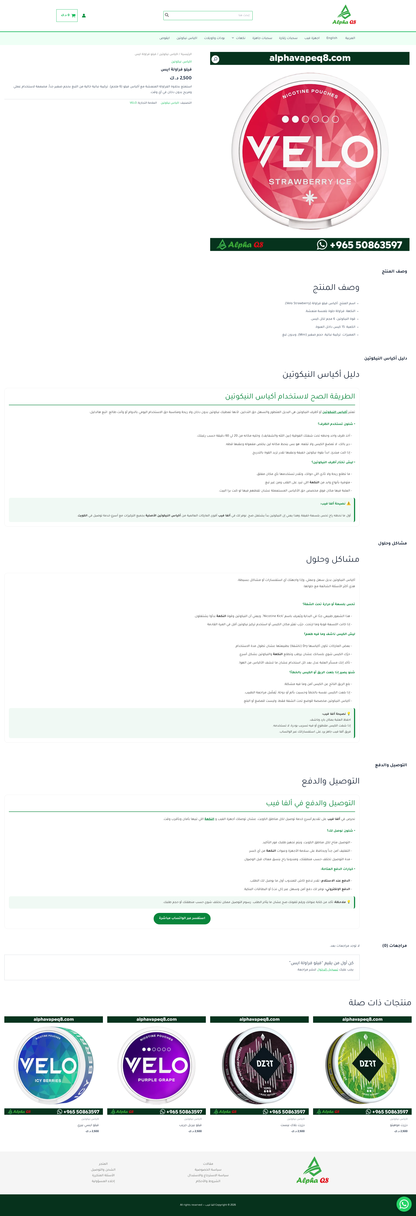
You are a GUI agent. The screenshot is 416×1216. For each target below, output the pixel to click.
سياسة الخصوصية (208, 1170)
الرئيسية (186, 54)
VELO (133, 103)
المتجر (103, 1164)
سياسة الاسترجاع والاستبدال (208, 1175)
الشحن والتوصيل (103, 1170)
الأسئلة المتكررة (103, 1175)
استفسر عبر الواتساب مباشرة (182, 918)
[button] (234, 38)
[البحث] (167, 15)
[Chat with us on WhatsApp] (404, 1204)
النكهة (209, 819)
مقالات (208, 1164)
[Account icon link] (84, 16)
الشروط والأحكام (208, 1181)
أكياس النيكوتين (334, 412)
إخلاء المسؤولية (103, 1181)
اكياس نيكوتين (168, 54)
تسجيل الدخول (327, 970)
